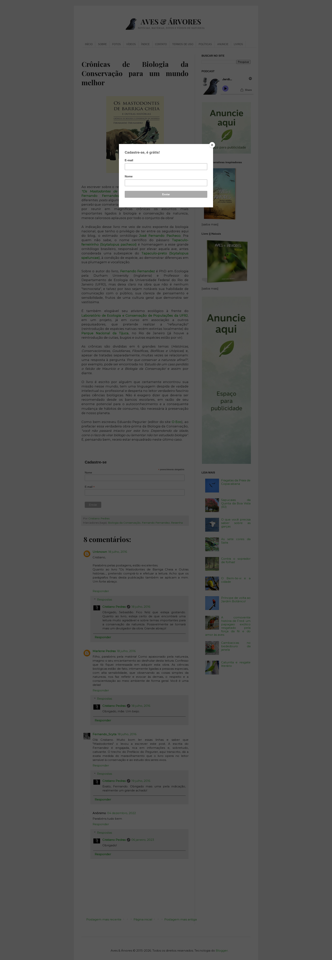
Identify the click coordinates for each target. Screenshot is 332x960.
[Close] (212, 145)
